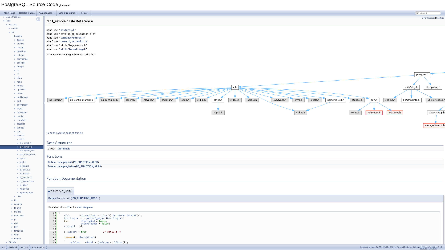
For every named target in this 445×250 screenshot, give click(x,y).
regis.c (23, 158)
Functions (440, 18)
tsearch (20, 135)
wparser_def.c (26, 192)
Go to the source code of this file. (65, 133)
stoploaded (88, 221)
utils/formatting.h (73, 49)
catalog (20, 55)
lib (18, 74)
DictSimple (64, 148)
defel (89, 242)
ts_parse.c (25, 173)
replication (22, 112)
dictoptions (88, 215)
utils (19, 196)
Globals (12, 242)
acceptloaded (89, 223)
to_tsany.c (24, 166)
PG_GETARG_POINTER (124, 215)
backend (18, 36)
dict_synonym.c (27, 150)
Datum (52, 162)
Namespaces (45, 13)
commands (22, 59)
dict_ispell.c (25, 143)
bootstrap (21, 51)
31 (68, 207)
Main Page (9, 13)
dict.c (22, 139)
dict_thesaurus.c (27, 154)
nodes (20, 86)
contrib (14, 28)
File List (12, 24)
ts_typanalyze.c (27, 181)
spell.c (23, 162)
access (20, 40)
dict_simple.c (26, 147)
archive (20, 44)
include (17, 212)
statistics (21, 124)
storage (20, 128)
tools (16, 235)
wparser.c (24, 189)
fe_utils (17, 208)
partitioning (22, 97)
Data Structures (67, 13)
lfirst (118, 242)
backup (20, 47)
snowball (21, 120)
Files (84, 13)
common (18, 204)
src (12, 32)
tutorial (17, 238)
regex (19, 108)
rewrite (20, 116)
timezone (18, 231)
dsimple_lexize (66, 166)
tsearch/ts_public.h (73, 41)
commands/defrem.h (72, 37)
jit (18, 70)
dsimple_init (65, 162)
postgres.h (67, 30)
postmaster (22, 105)
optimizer (21, 89)
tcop (19, 131)
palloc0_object (96, 218)
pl (15, 219)
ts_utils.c (24, 185)
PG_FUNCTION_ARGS (85, 162)
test (16, 227)
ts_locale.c (25, 170)
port (19, 101)
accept (72, 232)
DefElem (74, 242)
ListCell (69, 226)
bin (15, 200)
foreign (20, 66)
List (67, 215)
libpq (19, 78)
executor (21, 63)
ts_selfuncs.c (26, 177)
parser (20, 93)
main (19, 82)
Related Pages (27, 13)
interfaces (18, 215)
